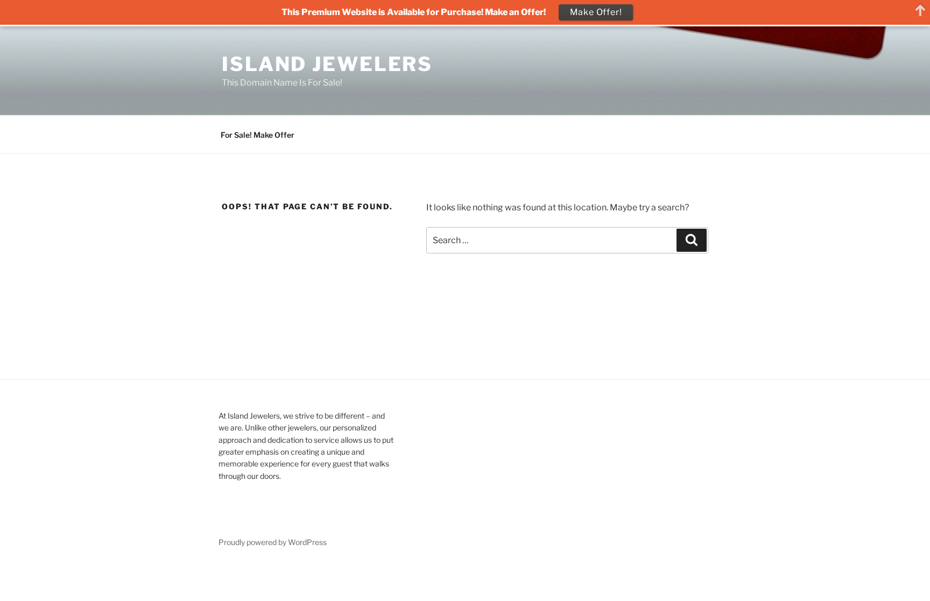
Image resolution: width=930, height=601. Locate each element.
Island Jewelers (327, 64)
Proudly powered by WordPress (273, 542)
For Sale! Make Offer (257, 134)
